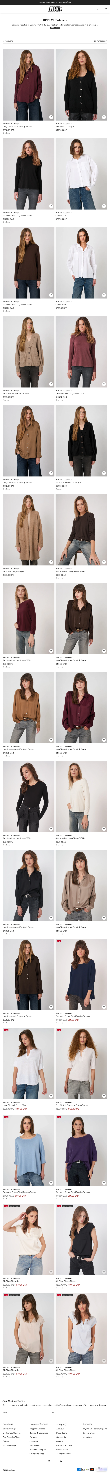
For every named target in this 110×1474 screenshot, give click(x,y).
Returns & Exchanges (39, 1433)
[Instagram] (49, 1461)
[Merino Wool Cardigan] (81, 85)
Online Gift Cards (37, 1454)
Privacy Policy (62, 1449)
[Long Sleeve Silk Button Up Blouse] (28, 85)
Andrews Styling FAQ (38, 1449)
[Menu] (6, 9)
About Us (60, 1429)
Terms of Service (63, 1454)
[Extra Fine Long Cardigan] (28, 529)
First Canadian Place (11, 1437)
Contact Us (61, 1437)
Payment (33, 1437)
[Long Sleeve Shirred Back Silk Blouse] (81, 618)
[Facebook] (55, 1461)
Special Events (89, 1433)
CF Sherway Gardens (12, 1433)
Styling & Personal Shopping (95, 1429)
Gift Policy (34, 1441)
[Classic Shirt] (81, 263)
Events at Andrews (64, 1445)
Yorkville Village (9, 1445)
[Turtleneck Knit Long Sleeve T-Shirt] (28, 174)
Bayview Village (9, 1429)
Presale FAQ (35, 1445)
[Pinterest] (61, 1461)
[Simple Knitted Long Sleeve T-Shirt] (81, 529)
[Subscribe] (50, 1412)
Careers (59, 1441)
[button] (97, 9)
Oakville (6, 1441)
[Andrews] (55, 9)
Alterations (87, 1437)
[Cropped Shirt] (81, 174)
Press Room (61, 1433)
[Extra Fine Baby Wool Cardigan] (28, 351)
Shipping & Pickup (37, 1429)
